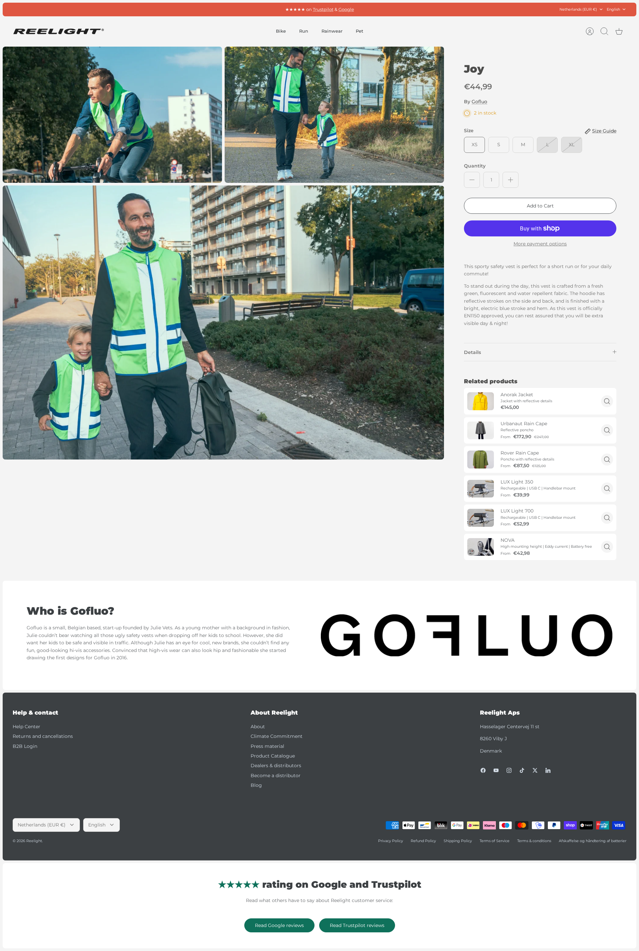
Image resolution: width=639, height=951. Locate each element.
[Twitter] (535, 770)
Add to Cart (540, 206)
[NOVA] (480, 547)
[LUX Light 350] (480, 488)
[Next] (411, 9)
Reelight (34, 840)
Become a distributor (276, 776)
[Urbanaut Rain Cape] (480, 430)
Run (303, 31)
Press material (267, 746)
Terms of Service (495, 840)
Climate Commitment (277, 736)
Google (346, 9)
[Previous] (228, 9)
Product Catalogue (273, 756)
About (258, 727)
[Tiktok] (522, 770)
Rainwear (331, 31)
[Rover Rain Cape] (480, 459)
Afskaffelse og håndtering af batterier (592, 840)
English (613, 9)
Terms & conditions (534, 840)
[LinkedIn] (547, 770)
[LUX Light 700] (480, 517)
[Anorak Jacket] (480, 401)
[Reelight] (58, 31)
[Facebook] (483, 770)
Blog (256, 785)
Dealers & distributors (276, 766)
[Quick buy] (607, 401)
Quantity (475, 166)
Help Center (26, 727)
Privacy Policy (390, 840)
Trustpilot (323, 9)
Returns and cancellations (43, 736)
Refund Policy (423, 840)
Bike (281, 31)
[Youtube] (496, 770)
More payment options (540, 244)
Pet (359, 31)
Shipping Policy (458, 840)
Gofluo (479, 102)
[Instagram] (509, 770)
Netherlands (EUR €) (578, 9)
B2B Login (25, 746)
